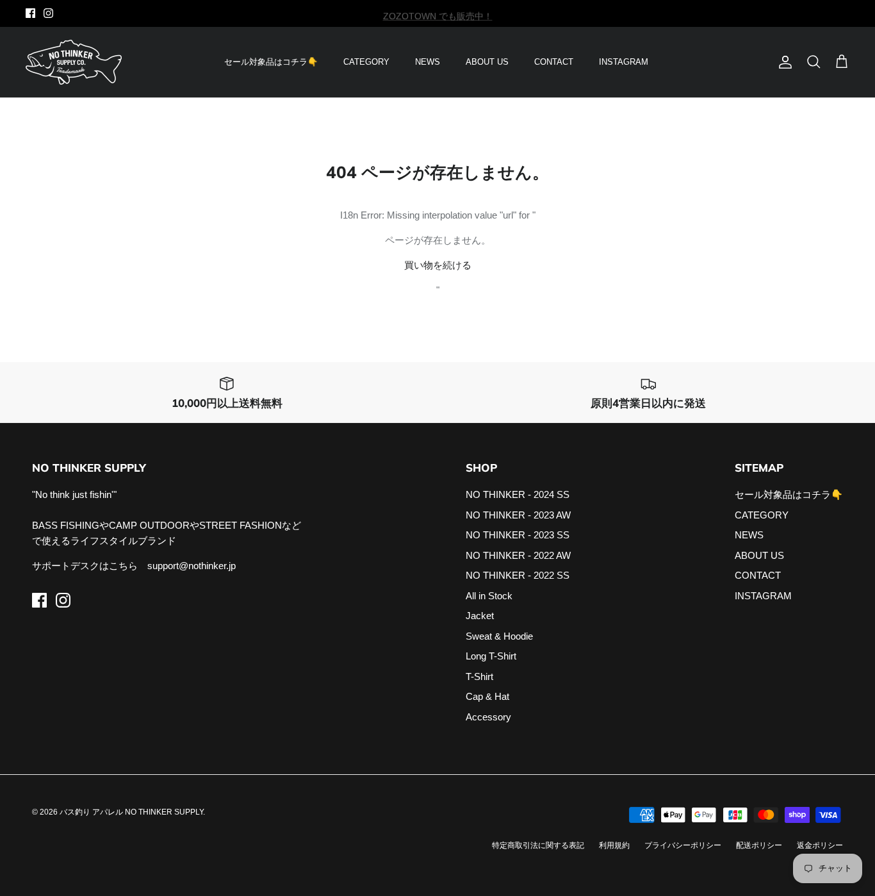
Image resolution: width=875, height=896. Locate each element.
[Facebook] (30, 13)
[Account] (783, 62)
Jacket (480, 615)
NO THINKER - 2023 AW (518, 515)
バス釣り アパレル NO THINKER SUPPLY (131, 812)
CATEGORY (366, 62)
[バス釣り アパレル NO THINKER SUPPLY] (74, 62)
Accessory (488, 716)
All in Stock (489, 595)
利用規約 (614, 845)
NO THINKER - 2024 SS (517, 494)
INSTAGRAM (623, 62)
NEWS (427, 62)
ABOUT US (487, 62)
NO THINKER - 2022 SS (517, 575)
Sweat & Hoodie (499, 636)
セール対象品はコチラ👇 (271, 62)
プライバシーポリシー (682, 845)
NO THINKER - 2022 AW (518, 555)
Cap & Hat (487, 696)
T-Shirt (479, 676)
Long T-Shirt (491, 656)
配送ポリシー (759, 845)
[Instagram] (48, 13)
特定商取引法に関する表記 (538, 845)
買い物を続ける (437, 265)
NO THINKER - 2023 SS (517, 534)
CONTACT (553, 62)
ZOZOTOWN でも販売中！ (438, 14)
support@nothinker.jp (191, 565)
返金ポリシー (820, 845)
